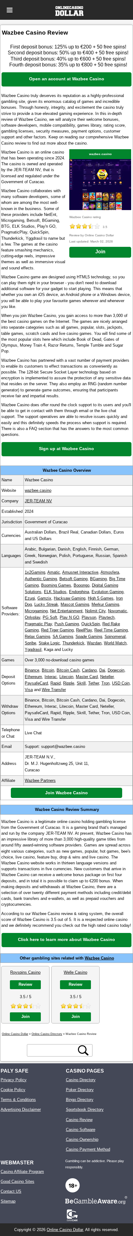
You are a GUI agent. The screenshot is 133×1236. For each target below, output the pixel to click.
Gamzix (44, 598)
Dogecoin (116, 670)
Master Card (87, 676)
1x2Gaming (35, 572)
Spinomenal (115, 636)
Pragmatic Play (38, 624)
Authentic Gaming (41, 578)
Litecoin (66, 676)
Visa (29, 689)
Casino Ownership (82, 1139)
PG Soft (50, 617)
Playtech (106, 617)
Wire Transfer (54, 689)
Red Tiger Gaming (57, 630)
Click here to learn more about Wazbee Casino (66, 939)
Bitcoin (48, 670)
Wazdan (94, 643)
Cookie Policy (13, 1089)
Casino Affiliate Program (22, 1171)
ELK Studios (55, 591)
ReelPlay (84, 630)
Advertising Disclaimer (21, 1109)
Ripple (68, 683)
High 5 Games (101, 598)
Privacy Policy (14, 1080)
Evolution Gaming (107, 591)
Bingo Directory (79, 1099)
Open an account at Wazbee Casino (66, 78)
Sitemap (8, 1201)
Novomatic (117, 611)
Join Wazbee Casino (66, 792)
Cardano (89, 670)
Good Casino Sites (17, 1181)
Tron (105, 683)
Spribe (30, 643)
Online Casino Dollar (65, 1229)
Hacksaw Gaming (69, 598)
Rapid (55, 683)
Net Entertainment (66, 611)
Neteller (107, 676)
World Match (115, 643)
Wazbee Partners (40, 780)
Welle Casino (75, 972)
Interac (51, 676)
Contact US (11, 1191)
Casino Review (79, 1119)
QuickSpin (90, 624)
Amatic (53, 572)
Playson (89, 617)
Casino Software (80, 1129)
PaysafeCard (36, 683)
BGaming (98, 578)
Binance (32, 670)
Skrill (81, 683)
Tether (93, 683)
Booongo (81, 585)
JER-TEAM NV (38, 501)
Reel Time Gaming (111, 630)
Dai (102, 670)
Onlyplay (32, 617)
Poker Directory (80, 1089)
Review (25, 984)
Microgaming (36, 611)
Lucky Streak (46, 604)
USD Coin (121, 683)
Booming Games (56, 585)
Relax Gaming (37, 636)
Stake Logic (49, 643)
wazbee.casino (100, 154)
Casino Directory (81, 1080)
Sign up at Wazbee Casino (66, 448)
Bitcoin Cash (68, 670)
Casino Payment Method (88, 1149)
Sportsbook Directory (85, 1109)
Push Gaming (66, 624)
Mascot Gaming (75, 604)
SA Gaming (63, 636)
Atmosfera (110, 572)
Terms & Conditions (18, 1099)
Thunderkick (73, 643)
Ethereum (33, 676)
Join (100, 251)
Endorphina (79, 591)
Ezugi (30, 598)
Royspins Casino (25, 972)
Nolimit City (95, 611)
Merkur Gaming (105, 604)
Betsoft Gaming (73, 578)
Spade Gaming (88, 636)
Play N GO (69, 617)
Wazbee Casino (99, 958)
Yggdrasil (33, 649)
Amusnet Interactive (80, 572)
